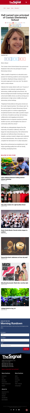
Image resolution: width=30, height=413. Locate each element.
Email (2, 343)
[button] (4, 2)
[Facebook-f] (11, 409)
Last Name (3, 337)
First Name (3, 332)
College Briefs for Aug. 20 (8, 308)
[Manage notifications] (27, 410)
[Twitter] (13, 409)
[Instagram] (16, 409)
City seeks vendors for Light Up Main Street (13, 204)
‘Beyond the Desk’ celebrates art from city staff (14, 257)
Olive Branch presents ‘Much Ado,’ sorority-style (14, 283)
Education (17, 8)
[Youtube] (18, 409)
